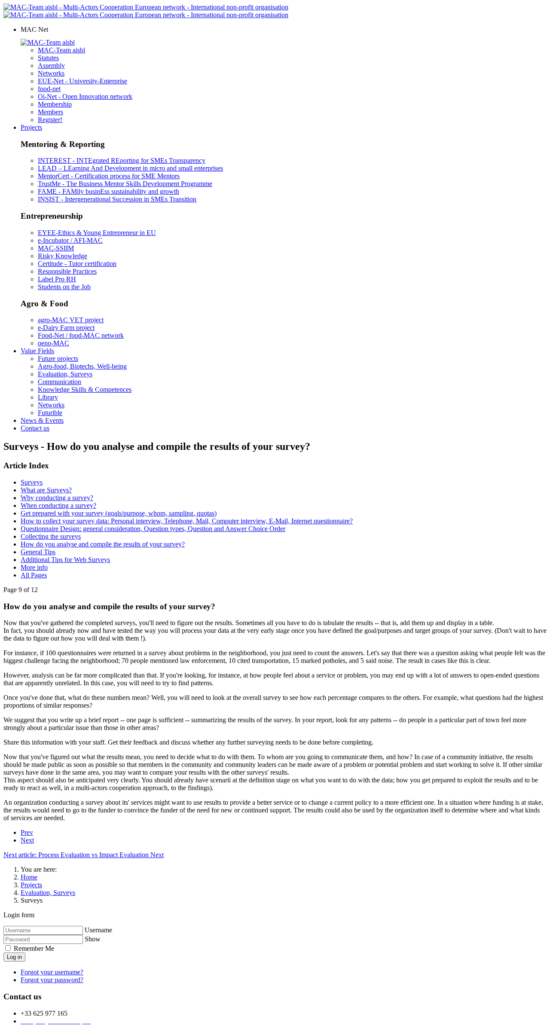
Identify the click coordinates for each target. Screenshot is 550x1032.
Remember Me (33, 948)
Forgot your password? (52, 979)
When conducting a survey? (58, 505)
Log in (14, 957)
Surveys (32, 482)
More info (34, 567)
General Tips (38, 552)
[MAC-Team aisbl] (48, 42)
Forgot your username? (52, 972)
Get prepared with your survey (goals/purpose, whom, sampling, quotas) (119, 513)
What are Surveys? (46, 490)
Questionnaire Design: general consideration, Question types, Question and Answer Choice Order (153, 528)
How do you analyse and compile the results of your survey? (103, 544)
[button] (34, 29)
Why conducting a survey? (57, 497)
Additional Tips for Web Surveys (65, 559)
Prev (27, 832)
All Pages (34, 575)
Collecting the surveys (51, 536)
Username (98, 930)
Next (27, 840)
